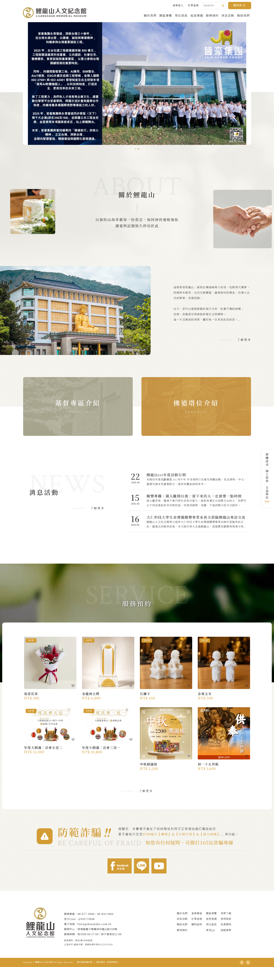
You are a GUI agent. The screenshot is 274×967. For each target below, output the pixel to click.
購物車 (239, 5)
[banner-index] (137, 83)
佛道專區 (196, 406)
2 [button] (138, 148)
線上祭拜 (266, 476)
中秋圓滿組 (166, 765)
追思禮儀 (196, 15)
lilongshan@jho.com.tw (95, 924)
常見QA (210, 930)
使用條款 (226, 919)
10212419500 (105, 944)
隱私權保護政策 (84, 962)
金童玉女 (224, 695)
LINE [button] (141, 865)
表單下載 (226, 913)
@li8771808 (86, 919)
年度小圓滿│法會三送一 (108, 749)
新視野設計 (112, 962)
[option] (137, 83)
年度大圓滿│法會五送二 (50, 749)
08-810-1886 (105, 914)
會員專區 (196, 913)
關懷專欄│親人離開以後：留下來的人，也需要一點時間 (188, 500)
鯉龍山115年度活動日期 (188, 478)
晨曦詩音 (266, 459)
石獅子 (166, 695)
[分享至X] (248, 962)
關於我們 (150, 15)
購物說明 (196, 924)
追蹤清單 (226, 930)
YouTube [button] (158, 865)
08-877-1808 (86, 914)
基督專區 (78, 406)
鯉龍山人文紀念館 (54, 12)
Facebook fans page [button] (120, 865)
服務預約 (212, 15)
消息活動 (228, 15)
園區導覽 (165, 15)
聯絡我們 (243, 15)
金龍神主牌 (108, 695)
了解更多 (244, 340)
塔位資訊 (181, 15)
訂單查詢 (193, 5)
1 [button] (135, 148)
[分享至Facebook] (241, 962)
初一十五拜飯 (224, 765)
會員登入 (178, 5)
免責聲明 (226, 924)
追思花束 (50, 695)
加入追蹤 (73, 685)
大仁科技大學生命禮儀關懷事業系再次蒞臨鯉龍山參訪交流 (188, 521)
